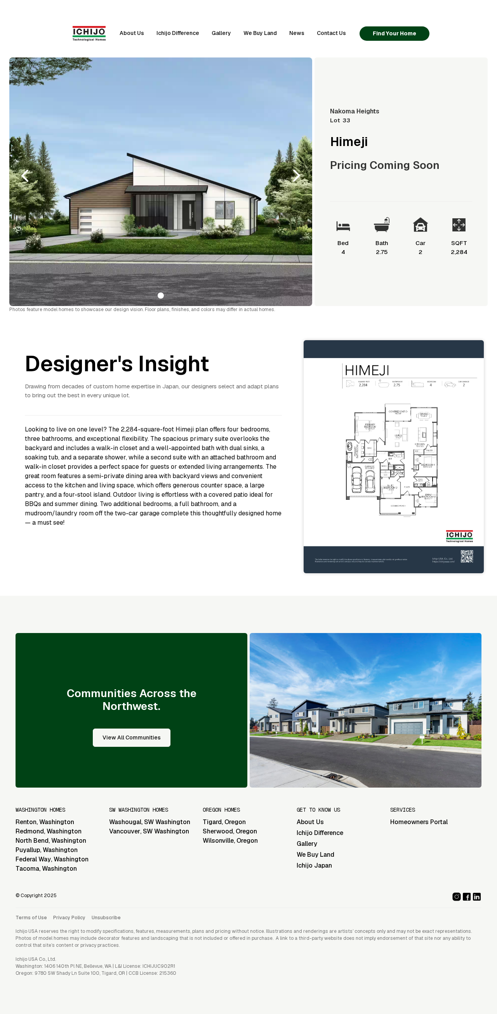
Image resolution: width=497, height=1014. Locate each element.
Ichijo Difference (177, 33)
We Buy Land (260, 33)
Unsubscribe (106, 918)
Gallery (221, 33)
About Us (132, 33)
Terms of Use (31, 918)
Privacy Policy (69, 918)
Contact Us (331, 33)
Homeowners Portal (419, 822)
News (296, 33)
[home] (89, 33)
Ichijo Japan (314, 865)
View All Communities (132, 737)
